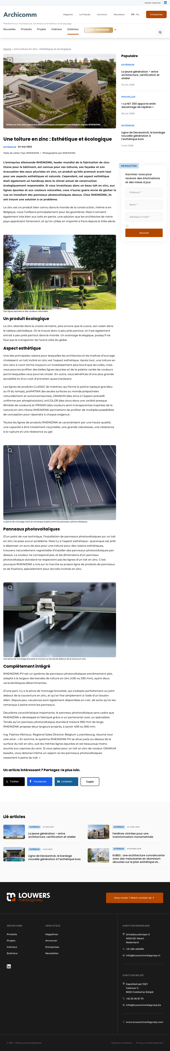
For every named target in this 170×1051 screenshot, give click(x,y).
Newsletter (119, 14)
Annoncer (102, 14)
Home (7, 49)
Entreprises (156, 14)
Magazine (68, 14)
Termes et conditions (121, 1043)
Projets (41, 29)
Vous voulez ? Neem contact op (133, 897)
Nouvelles (9, 29)
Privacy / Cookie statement (149, 1043)
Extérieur (73, 29)
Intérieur (56, 29)
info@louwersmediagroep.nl (143, 955)
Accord (144, 232)
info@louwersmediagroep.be (143, 1005)
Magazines (51, 934)
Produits (26, 29)
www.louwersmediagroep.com (144, 1022)
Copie (90, 781)
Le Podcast (84, 14)
